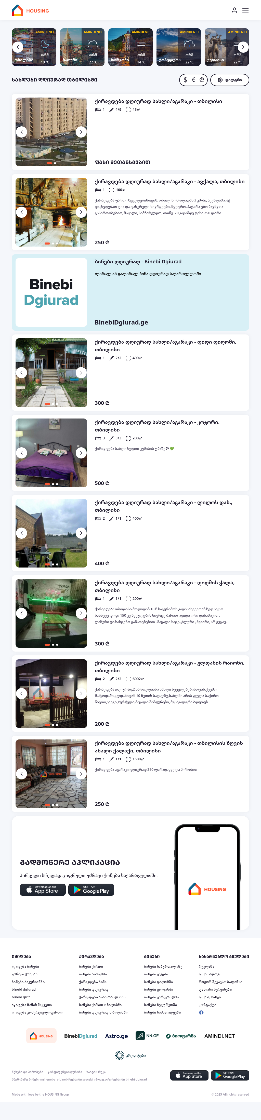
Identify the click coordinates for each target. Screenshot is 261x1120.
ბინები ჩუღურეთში (160, 1005)
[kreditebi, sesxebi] (130, 1055)
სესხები (75, 1079)
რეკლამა (206, 967)
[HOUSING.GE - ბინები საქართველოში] (41, 1035)
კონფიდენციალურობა (65, 1072)
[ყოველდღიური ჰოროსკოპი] (116, 1035)
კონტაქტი (207, 1005)
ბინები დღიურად (94, 990)
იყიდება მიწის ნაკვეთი (32, 1005)
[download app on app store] (43, 890)
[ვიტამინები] (181, 1035)
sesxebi (88, 1079)
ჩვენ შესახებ (210, 997)
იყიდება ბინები (25, 967)
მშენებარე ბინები (26, 1079)
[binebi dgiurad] (80, 1035)
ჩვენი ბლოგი (210, 974)
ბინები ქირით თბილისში (100, 1005)
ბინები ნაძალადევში (162, 1012)
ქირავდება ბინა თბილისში (102, 997)
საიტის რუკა (96, 1072)
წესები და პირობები (27, 1072)
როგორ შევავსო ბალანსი (220, 982)
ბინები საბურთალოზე (163, 967)
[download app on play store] (91, 890)
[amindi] (219, 1035)
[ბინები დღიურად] (51, 292)
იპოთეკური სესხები (109, 1079)
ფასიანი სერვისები (215, 990)
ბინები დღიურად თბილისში (103, 1012)
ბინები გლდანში (158, 990)
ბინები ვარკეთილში (161, 997)
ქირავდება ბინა (93, 982)
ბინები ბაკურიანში (28, 982)
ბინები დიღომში (158, 982)
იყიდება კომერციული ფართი (37, 1012)
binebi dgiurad (24, 990)
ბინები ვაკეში (156, 974)
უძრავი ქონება (24, 974)
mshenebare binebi (54, 1079)
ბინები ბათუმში (93, 974)
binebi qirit (21, 997)
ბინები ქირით (91, 967)
